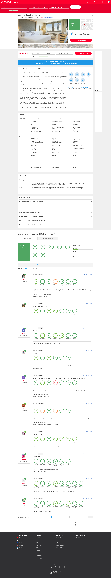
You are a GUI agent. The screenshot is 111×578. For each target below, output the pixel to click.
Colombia (20, 539)
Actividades (38, 539)
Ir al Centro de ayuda (79, 539)
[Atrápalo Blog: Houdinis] (47, 567)
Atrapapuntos (39, 555)
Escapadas (38, 548)
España (34, 531)
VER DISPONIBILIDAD (81, 40)
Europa (30, 531)
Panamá (20, 542)
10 (70, 517)
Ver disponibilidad (83, 53)
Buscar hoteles (75, 7)
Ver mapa (41, 17)
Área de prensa (58, 540)
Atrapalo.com (20, 531)
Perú (19, 540)
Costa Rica (20, 544)
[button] (92, 16)
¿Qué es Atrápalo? (58, 537)
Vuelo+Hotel (38, 545)
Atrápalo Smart (39, 558)
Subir (90, 517)
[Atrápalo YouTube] (64, 567)
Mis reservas (77, 537)
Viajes (37, 547)
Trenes (37, 542)
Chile (19, 537)
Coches (37, 552)
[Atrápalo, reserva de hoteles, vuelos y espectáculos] (6, 2)
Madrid (38, 531)
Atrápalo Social (58, 539)
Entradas (38, 537)
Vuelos (37, 540)
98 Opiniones (74, 25)
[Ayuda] (103, 2)
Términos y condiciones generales (61, 545)
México (20, 548)
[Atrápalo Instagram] (60, 567)
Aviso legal (57, 548)
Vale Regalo (38, 553)
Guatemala (21, 545)
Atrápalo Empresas (39, 556)
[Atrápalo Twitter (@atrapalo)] (51, 567)
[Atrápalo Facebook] (55, 567)
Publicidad (57, 542)
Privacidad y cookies (59, 547)
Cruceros (38, 550)
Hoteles (25, 531)
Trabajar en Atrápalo (59, 544)
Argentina (20, 547)
